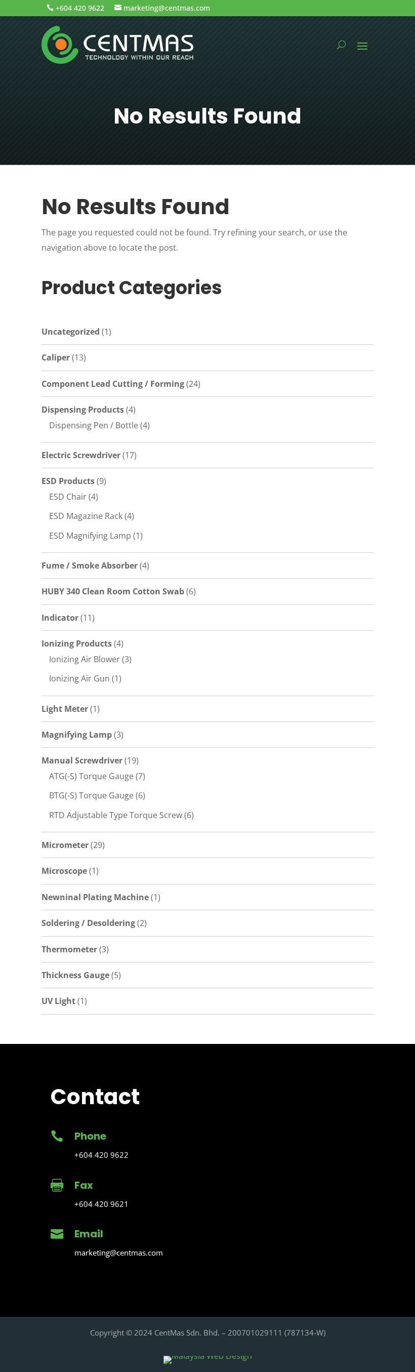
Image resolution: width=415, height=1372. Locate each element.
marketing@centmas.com (166, 8)
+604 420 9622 (80, 8)
